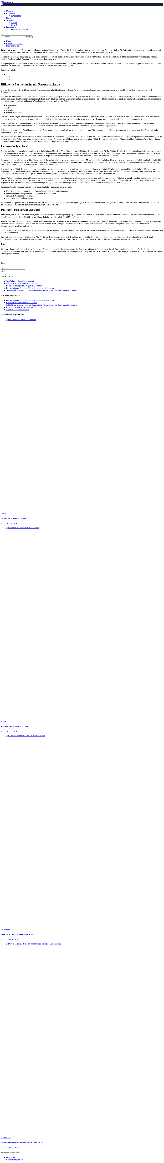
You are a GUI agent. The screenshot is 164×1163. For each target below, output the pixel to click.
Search (29, 37)
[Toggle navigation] (2, 7)
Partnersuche (11, 27)
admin (3, 523)
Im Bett (14, 25)
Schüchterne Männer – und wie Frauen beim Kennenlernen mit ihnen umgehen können (41, 290)
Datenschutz (11, 1157)
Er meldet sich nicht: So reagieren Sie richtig (24, 286)
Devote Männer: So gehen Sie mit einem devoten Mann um (30, 288)
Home (8, 41)
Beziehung (10, 13)
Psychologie (16, 16)
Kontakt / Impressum (14, 1160)
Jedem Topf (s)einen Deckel (17, 309)
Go (3, 271)
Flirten (8, 18)
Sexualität (10, 20)
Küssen (14, 22)
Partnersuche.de (12, 46)
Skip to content (7, 2)
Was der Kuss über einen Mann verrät (21, 283)
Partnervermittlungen (14, 43)
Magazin (9, 11)
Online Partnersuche (19, 29)
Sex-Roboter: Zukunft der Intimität (20, 281)
